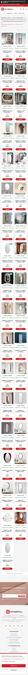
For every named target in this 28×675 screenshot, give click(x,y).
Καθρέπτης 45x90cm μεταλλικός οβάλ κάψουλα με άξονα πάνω (7, 82)
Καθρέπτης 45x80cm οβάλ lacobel (7, 501)
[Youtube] (18, 626)
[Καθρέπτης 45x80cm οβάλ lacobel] (7, 488)
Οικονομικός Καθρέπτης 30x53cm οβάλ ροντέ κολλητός (7, 201)
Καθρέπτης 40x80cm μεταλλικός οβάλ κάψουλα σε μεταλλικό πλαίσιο (20, 52)
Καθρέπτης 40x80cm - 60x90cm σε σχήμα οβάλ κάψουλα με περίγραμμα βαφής (20, 171)
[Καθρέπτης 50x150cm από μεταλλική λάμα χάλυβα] (7, 428)
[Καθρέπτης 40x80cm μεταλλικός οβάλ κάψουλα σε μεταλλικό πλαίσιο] (21, 39)
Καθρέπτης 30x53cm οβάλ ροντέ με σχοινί (20, 531)
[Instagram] (10, 626)
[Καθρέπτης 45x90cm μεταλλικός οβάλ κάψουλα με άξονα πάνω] (7, 68)
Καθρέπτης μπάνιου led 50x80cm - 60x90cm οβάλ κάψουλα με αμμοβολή (7, 112)
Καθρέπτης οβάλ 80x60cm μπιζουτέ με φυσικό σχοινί (7, 531)
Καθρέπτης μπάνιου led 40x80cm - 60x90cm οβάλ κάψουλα (7, 52)
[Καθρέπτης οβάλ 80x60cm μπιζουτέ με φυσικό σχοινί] (7, 518)
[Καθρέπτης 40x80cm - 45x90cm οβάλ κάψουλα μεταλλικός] (21, 248)
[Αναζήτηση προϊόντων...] (23, 9)
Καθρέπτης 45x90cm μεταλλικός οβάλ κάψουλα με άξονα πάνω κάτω (7, 231)
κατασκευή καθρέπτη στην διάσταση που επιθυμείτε (12, 25)
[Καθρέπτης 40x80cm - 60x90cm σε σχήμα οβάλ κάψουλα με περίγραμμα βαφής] (21, 158)
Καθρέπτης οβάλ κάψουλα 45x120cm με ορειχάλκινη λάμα (7, 351)
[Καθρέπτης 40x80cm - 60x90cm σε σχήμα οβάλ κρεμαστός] (7, 248)
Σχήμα (15, 13)
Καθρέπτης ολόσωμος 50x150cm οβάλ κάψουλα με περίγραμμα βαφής (20, 411)
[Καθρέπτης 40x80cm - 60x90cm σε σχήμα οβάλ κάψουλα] (21, 128)
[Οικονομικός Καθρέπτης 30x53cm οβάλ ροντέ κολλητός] (7, 188)
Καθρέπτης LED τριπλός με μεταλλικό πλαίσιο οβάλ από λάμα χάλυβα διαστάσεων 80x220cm (20, 82)
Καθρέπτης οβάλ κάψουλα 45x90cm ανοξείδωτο (20, 381)
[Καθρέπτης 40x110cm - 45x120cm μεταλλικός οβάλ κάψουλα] (7, 308)
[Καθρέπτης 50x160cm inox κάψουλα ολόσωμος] (7, 368)
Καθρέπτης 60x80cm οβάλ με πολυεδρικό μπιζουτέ (20, 201)
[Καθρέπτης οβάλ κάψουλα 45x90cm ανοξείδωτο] (21, 368)
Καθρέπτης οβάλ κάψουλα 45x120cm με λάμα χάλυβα (7, 411)
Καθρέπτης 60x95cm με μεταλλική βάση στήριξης (20, 321)
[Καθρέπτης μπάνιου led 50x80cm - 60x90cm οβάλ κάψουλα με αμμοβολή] (7, 98)
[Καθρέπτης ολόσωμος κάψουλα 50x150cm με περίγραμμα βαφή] (21, 488)
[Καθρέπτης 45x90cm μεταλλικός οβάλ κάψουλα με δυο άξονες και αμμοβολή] (21, 278)
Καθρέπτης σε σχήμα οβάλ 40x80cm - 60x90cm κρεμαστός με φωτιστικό (7, 561)
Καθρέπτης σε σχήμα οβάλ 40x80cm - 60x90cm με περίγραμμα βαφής (20, 441)
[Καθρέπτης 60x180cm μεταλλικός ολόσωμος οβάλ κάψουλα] (21, 338)
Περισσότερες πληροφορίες (8, 661)
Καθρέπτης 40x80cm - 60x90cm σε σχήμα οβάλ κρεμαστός (7, 261)
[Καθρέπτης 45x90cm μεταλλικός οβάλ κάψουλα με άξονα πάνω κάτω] (7, 218)
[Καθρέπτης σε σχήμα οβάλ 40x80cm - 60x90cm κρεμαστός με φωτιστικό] (7, 548)
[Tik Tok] (22, 626)
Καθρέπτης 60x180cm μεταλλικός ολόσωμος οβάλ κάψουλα (20, 351)
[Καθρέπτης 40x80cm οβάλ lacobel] (21, 458)
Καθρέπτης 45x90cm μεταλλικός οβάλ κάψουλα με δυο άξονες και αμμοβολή (20, 291)
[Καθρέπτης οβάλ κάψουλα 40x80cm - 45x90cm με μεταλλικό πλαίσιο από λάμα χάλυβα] (7, 128)
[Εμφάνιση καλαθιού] (26, 9)
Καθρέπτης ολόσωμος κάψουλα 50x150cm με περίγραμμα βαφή (20, 501)
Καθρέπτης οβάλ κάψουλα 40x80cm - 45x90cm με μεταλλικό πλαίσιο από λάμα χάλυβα (7, 141)
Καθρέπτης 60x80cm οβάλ (7, 471)
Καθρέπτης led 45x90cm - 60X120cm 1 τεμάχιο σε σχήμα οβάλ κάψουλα (20, 112)
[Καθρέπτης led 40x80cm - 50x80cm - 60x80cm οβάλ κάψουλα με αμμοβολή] (7, 278)
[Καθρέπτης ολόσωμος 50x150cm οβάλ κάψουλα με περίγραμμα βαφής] (21, 398)
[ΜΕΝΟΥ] (20, 9)
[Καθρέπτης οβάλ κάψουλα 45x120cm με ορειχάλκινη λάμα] (7, 338)
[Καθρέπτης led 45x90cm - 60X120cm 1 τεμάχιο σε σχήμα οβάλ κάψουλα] (21, 98)
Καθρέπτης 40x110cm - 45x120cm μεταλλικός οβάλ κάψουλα (7, 321)
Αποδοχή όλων (13, 665)
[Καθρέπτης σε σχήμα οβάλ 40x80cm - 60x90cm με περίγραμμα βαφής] (21, 428)
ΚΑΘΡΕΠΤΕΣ (10, 13)
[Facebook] (6, 626)
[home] (4, 13)
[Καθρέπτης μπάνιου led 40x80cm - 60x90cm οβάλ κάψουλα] (7, 39)
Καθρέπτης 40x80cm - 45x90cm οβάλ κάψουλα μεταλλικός (20, 261)
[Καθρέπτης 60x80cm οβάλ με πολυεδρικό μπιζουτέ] (21, 188)
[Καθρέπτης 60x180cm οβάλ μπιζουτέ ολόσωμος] (7, 158)
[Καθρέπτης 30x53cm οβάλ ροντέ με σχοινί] (21, 518)
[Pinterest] (14, 626)
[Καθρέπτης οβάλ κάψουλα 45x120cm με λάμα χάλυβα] (7, 398)
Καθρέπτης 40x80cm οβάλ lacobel (20, 471)
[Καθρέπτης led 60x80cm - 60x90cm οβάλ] (21, 218)
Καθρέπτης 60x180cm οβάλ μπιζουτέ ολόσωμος (7, 171)
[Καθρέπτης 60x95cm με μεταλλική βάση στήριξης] (21, 308)
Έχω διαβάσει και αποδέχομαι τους (14, 599)
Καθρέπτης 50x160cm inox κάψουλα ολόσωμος (7, 381)
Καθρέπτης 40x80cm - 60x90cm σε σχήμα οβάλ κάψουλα (20, 141)
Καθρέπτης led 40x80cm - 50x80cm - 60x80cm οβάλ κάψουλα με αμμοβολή (7, 291)
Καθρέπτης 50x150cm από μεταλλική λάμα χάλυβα (7, 441)
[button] (7, 59)
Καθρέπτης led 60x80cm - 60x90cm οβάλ (20, 231)
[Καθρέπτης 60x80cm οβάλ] (7, 458)
